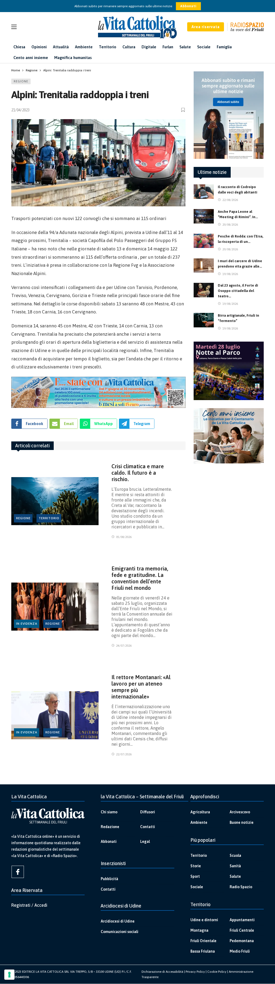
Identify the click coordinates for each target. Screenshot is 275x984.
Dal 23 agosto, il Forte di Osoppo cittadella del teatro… (238, 290)
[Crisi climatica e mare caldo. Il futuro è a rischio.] (55, 501)
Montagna (199, 930)
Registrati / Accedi (29, 905)
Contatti (147, 827)
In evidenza (26, 623)
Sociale (196, 887)
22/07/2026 (124, 754)
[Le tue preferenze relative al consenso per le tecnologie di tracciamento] (9, 975)
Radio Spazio (241, 887)
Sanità (235, 866)
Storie (195, 866)
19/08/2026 (230, 274)
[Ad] (98, 392)
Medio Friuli (240, 951)
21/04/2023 (20, 110)
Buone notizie (242, 822)
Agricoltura (200, 812)
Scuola (235, 855)
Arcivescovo (240, 812)
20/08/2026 (230, 224)
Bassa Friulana (202, 951)
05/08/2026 (124, 537)
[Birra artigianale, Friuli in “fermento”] (204, 320)
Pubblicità (109, 879)
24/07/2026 (124, 646)
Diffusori (147, 812)
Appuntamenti (242, 920)
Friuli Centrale (242, 930)
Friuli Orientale (203, 941)
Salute (235, 876)
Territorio (49, 518)
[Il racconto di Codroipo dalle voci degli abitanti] (204, 191)
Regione (21, 81)
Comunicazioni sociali (119, 932)
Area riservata (205, 27)
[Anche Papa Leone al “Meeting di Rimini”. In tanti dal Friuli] (204, 216)
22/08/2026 (230, 200)
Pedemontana (242, 941)
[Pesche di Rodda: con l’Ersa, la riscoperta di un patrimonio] (204, 241)
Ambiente (198, 822)
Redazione (110, 827)
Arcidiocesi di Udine (118, 921)
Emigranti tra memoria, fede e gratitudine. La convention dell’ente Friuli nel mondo (139, 578)
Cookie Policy (216, 972)
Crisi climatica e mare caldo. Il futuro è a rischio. (137, 472)
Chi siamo (109, 812)
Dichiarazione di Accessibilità (162, 972)
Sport (195, 876)
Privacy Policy (195, 972)
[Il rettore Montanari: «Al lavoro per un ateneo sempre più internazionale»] (55, 715)
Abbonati (188, 6)
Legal (145, 841)
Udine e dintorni (204, 920)
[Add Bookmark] (183, 110)
